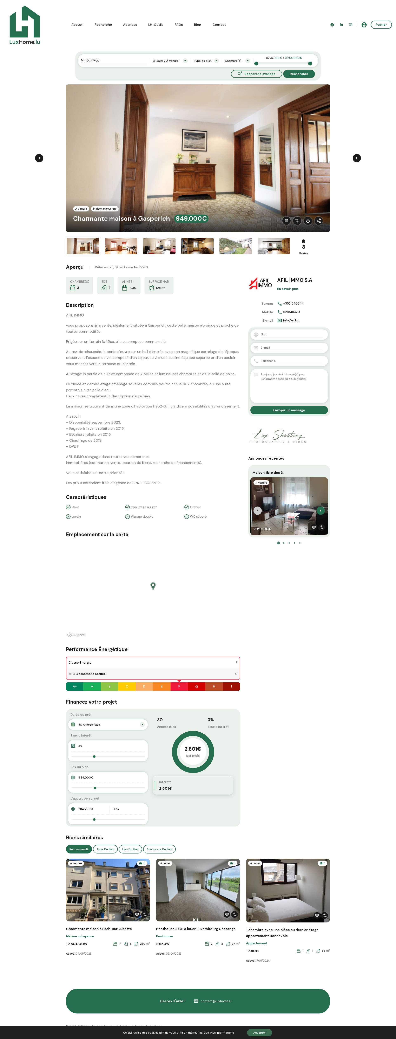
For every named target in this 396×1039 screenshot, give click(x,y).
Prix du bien (79, 767)
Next (357, 158)
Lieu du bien (130, 849)
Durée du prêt (81, 715)
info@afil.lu (291, 320)
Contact (219, 24)
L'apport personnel (85, 798)
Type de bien (105, 849)
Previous (39, 158)
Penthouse (164, 936)
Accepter (259, 1032)
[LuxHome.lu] (24, 24)
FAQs (179, 24)
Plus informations (222, 1032)
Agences (130, 24)
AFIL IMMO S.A (294, 280)
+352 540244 (293, 303)
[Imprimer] (308, 221)
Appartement (257, 943)
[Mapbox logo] (76, 634)
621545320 (291, 312)
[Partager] (319, 221)
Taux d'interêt (81, 735)
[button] (278, 543)
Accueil (77, 24)
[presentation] (257, 511)
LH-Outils (155, 24)
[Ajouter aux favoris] (286, 221)
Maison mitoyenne (105, 208)
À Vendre (81, 208)
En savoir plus (287, 289)
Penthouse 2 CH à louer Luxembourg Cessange (196, 929)
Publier (381, 25)
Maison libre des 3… (268, 472)
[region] (153, 590)
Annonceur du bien (159, 849)
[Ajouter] (297, 221)
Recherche (103, 24)
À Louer (165, 863)
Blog (197, 24)
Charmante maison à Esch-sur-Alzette (99, 929)
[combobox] (170, 60)
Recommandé (79, 849)
